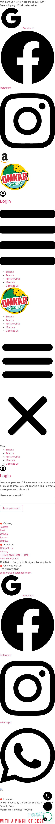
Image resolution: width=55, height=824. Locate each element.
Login (5, 201)
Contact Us (12, 285)
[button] (27, 238)
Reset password (11, 508)
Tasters (10, 275)
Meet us (10, 282)
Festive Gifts (13, 278)
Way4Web (45, 562)
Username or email (11, 495)
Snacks (10, 271)
